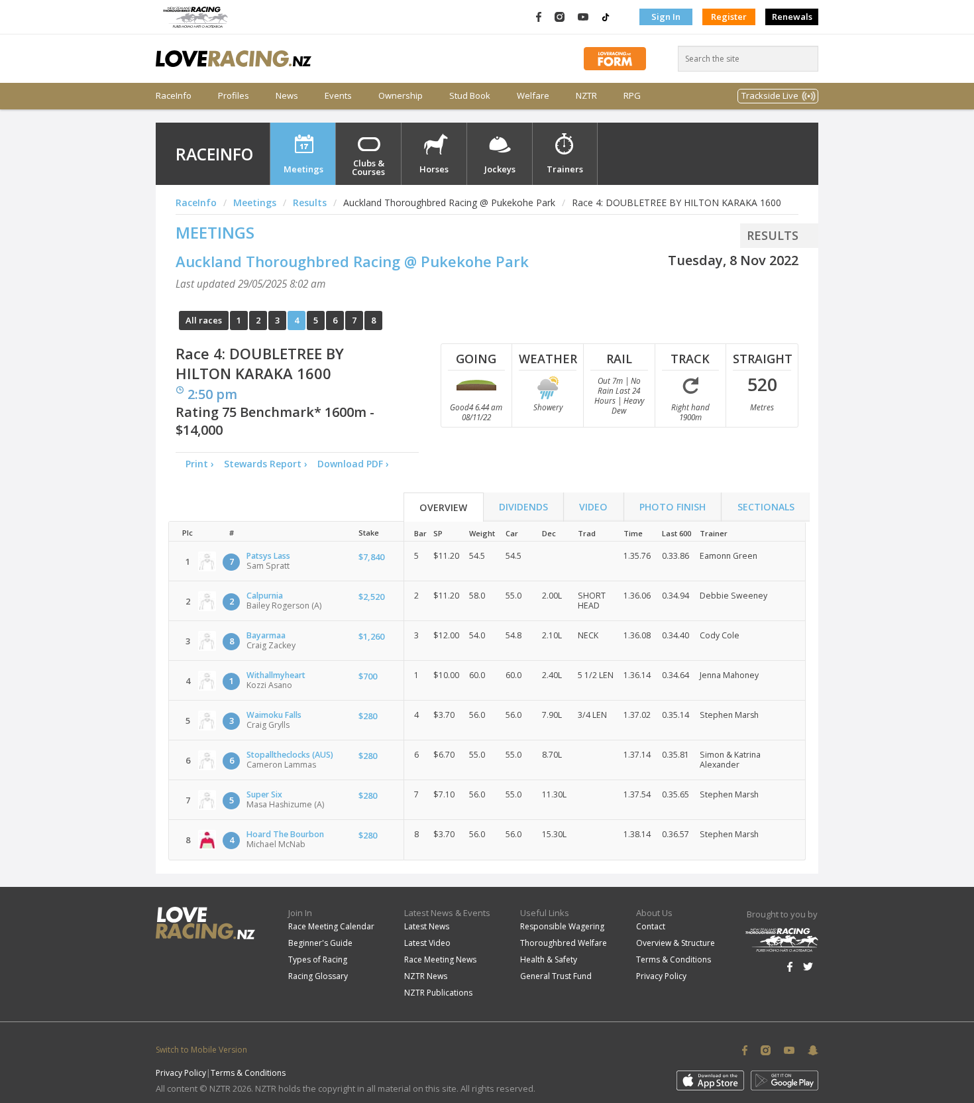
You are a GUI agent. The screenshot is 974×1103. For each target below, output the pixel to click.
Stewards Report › (265, 463)
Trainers (565, 169)
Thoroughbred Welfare (563, 943)
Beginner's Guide (320, 943)
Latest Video (427, 943)
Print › (200, 463)
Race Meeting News (440, 959)
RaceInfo (173, 95)
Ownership (400, 95)
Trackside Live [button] (769, 95)
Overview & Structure (675, 943)
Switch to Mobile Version (201, 1049)
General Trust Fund (556, 976)
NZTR (586, 95)
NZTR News (425, 976)
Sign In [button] (665, 17)
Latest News (426, 926)
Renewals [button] (792, 17)
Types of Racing (317, 959)
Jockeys (499, 169)
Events (338, 95)
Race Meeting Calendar (331, 926)
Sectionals (765, 506)
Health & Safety (548, 959)
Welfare (533, 95)
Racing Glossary (318, 976)
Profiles (233, 95)
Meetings (303, 169)
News (287, 95)
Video (593, 506)
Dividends (523, 506)
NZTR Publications (438, 992)
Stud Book (469, 95)
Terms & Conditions (673, 959)
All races (204, 320)
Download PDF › (355, 463)
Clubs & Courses (368, 167)
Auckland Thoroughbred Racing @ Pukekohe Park (352, 261)
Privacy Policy (661, 976)
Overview (443, 507)
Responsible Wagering (562, 926)
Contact (650, 926)
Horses (434, 169)
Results (310, 202)
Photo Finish (672, 506)
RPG (632, 95)
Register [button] (729, 17)
